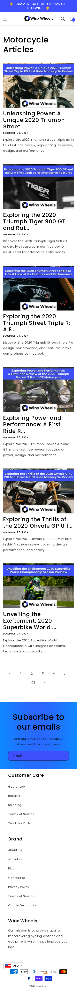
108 (33, 682)
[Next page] (44, 682)
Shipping (14, 805)
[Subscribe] (64, 756)
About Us (15, 850)
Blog (11, 868)
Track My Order (20, 823)
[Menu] (5, 18)
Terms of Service (21, 814)
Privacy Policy (18, 887)
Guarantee (16, 787)
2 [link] (32, 673)
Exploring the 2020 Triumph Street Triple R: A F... (36, 323)
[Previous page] (9, 673)
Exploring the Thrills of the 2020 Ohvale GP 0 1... (38, 522)
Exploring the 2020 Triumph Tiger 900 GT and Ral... (34, 221)
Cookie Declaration (23, 905)
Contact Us (17, 878)
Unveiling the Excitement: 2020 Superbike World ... (29, 621)
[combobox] (13, 966)
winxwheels (42, 986)
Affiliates (15, 859)
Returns (14, 796)
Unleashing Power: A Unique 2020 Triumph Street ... (34, 120)
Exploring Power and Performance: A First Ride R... (32, 424)
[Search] (62, 18)
